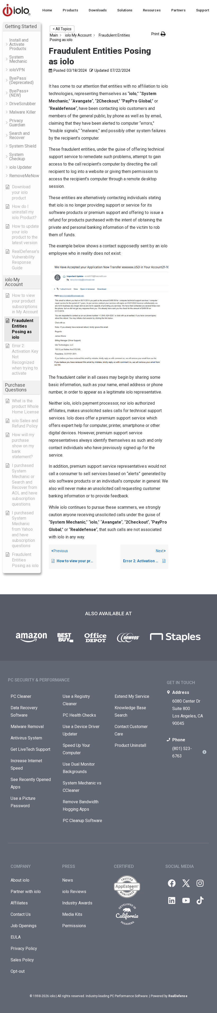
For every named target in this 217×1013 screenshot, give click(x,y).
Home (47, 10)
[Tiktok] (200, 900)
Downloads (98, 10)
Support (202, 10)
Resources (152, 10)
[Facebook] (172, 883)
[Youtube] (186, 900)
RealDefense (177, 996)
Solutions (124, 10)
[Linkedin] (172, 900)
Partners (178, 10)
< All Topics (62, 29)
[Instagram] (200, 883)
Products (70, 10)
